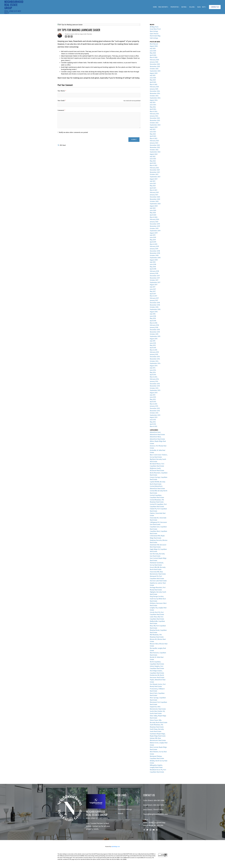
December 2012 (155, 408)
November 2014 (155, 359)
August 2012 (153, 417)
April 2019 (153, 242)
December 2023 (155, 118)
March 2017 (153, 296)
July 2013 (152, 395)
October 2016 (154, 307)
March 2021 (153, 190)
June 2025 (153, 78)
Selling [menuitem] (192, 7)
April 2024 (153, 109)
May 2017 (153, 291)
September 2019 (155, 231)
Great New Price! (155, 29)
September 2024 (155, 98)
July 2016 (152, 314)
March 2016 (153, 323)
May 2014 (153, 372)
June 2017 (153, 289)
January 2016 (154, 327)
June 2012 (153, 419)
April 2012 (153, 424)
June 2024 (153, 105)
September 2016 (155, 309)
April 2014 (153, 374)
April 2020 (153, 215)
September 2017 (155, 282)
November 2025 (155, 66)
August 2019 (154, 233)
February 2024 (154, 114)
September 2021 (155, 177)
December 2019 (155, 224)
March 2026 (153, 57)
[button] (215, 7)
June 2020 (153, 210)
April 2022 (153, 163)
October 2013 (154, 388)
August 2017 (153, 284)
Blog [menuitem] (199, 7)
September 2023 (155, 125)
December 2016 (155, 302)
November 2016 (155, 305)
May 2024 (153, 107)
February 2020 (154, 219)
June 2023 (153, 132)
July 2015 (152, 341)
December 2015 (155, 329)
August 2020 (154, 206)
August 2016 (154, 312)
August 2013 (153, 392)
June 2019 (153, 237)
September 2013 (155, 390)
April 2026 (153, 55)
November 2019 (155, 226)
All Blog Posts (154, 27)
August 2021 (153, 179)
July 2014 (152, 368)
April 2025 (153, 82)
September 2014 (155, 363)
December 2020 (155, 197)
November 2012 (155, 411)
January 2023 (154, 143)
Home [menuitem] (155, 7)
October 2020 (154, 201)
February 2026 (154, 60)
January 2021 (154, 195)
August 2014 (154, 366)
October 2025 (154, 69)
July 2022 (152, 156)
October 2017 (154, 280)
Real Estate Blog (155, 36)
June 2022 (153, 159)
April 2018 (153, 269)
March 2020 (153, 217)
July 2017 (152, 287)
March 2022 (153, 165)
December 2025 (155, 64)
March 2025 (153, 84)
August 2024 (154, 100)
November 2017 (155, 278)
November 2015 (155, 332)
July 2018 (152, 262)
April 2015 (153, 347)
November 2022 (155, 147)
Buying (183, 7)
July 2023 (152, 129)
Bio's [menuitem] (203, 7)
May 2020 (153, 212)
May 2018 (153, 267)
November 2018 (155, 253)
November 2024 (155, 93)
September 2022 (155, 152)
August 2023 (154, 127)
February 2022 (154, 168)
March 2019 (153, 244)
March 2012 (153, 426)
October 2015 (154, 334)
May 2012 (153, 422)
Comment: (61, 110)
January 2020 (154, 222)
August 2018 (154, 260)
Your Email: (61, 100)
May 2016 (153, 318)
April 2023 (153, 136)
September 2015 (155, 336)
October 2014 (154, 361)
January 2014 (154, 381)
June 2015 (153, 343)
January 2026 (154, 62)
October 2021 (154, 174)
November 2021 (155, 172)
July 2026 (152, 48)
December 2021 (155, 170)
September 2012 (155, 415)
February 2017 (154, 298)
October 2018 (154, 255)
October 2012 (154, 413)
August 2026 (154, 46)
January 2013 (154, 406)
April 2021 (153, 188)
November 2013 (155, 386)
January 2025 (154, 89)
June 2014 (153, 370)
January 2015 (154, 354)
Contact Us (215, 7)
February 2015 (154, 352)
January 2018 (154, 273)
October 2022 (154, 150)
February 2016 (154, 325)
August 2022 (154, 154)
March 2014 (153, 377)
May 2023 (153, 134)
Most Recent (154, 44)
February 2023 (154, 141)
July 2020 (152, 208)
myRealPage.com (115, 846)
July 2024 (152, 102)
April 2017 (153, 294)
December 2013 (155, 384)
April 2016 (153, 321)
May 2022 (153, 161)
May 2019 (153, 240)
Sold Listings (154, 38)
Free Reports (163, 7)
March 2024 (153, 111)
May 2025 (153, 80)
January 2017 (154, 300)
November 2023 (155, 120)
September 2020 (155, 204)
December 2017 (155, 276)
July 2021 (152, 181)
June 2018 (153, 264)
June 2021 (153, 183)
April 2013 (153, 401)
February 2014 (154, 379)
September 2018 (155, 257)
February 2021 (154, 192)
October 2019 (154, 228)
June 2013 (153, 397)
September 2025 (155, 71)
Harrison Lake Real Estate (158, 581)
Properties (175, 7)
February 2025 (154, 87)
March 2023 (153, 138)
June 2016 (153, 316)
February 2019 (154, 246)
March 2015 (153, 350)
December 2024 (155, 91)
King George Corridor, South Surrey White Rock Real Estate (158, 599)
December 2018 (155, 251)
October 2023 (154, 123)
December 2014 (155, 356)
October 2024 (154, 96)
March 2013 (153, 404)
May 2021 (153, 186)
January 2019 (154, 249)
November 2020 (155, 199)
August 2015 (153, 339)
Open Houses (154, 33)
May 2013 (153, 399)
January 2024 (154, 116)
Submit (134, 139)
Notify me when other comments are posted (73, 132)
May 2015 (153, 345)
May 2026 (153, 53)
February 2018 (154, 271)
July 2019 (152, 235)
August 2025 (154, 73)
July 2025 (152, 75)
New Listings (154, 31)
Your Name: (61, 91)
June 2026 (153, 51)
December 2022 (155, 145)
